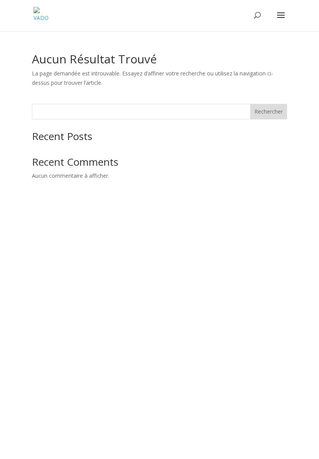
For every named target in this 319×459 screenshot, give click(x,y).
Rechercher (268, 111)
